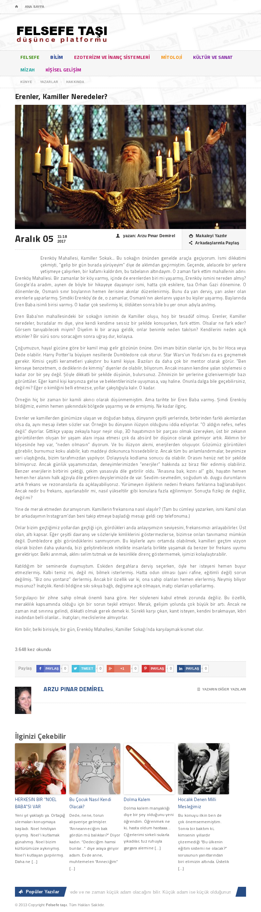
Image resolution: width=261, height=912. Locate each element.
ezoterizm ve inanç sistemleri (112, 57)
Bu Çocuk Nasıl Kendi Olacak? (90, 803)
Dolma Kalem (137, 799)
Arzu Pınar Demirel (73, 689)
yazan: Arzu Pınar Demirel (145, 235)
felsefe (29, 57)
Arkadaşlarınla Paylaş (214, 243)
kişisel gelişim (63, 69)
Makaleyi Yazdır (208, 235)
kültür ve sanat (213, 57)
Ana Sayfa (34, 7)
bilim (56, 57)
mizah (27, 69)
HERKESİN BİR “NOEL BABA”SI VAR (36, 803)
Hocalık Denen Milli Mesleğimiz (197, 803)
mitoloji (171, 57)
